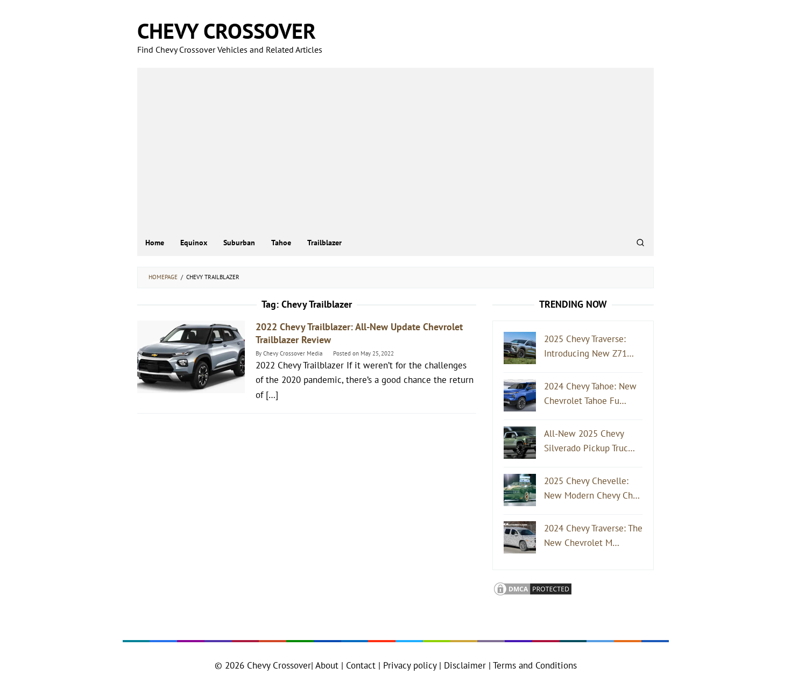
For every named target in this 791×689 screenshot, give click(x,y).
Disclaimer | (466, 665)
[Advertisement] (395, 148)
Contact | (361, 665)
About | (329, 665)
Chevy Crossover (226, 31)
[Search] (640, 242)
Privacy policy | (410, 665)
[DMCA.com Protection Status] (532, 588)
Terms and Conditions (535, 665)
